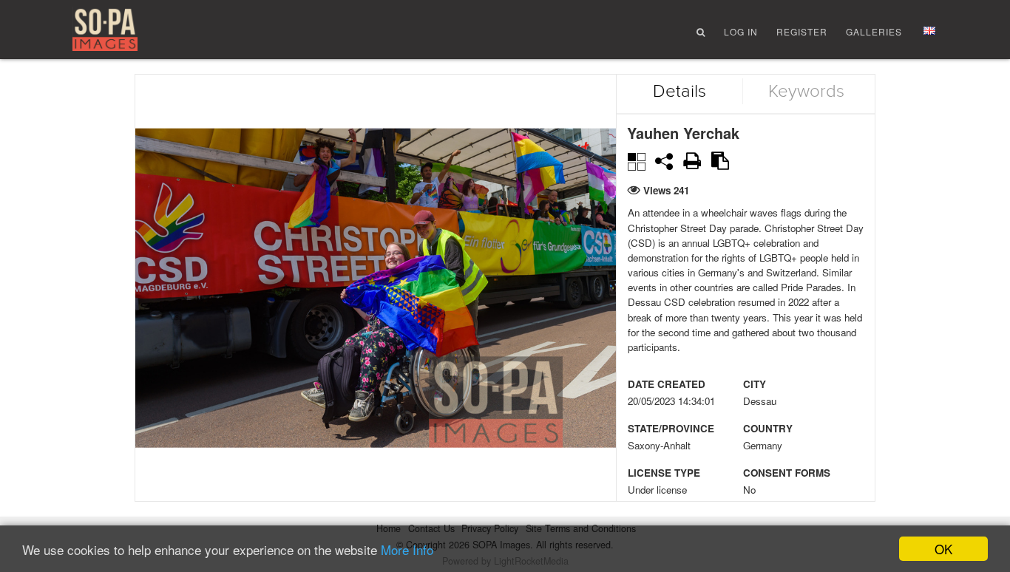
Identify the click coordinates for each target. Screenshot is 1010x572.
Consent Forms (786, 473)
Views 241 (666, 190)
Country (768, 428)
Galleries (874, 31)
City (754, 384)
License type (664, 473)
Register (801, 31)
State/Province (671, 428)
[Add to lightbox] (636, 160)
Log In (741, 31)
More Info (407, 549)
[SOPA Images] (105, 30)
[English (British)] (929, 31)
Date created (666, 384)
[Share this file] (664, 161)
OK (943, 548)
